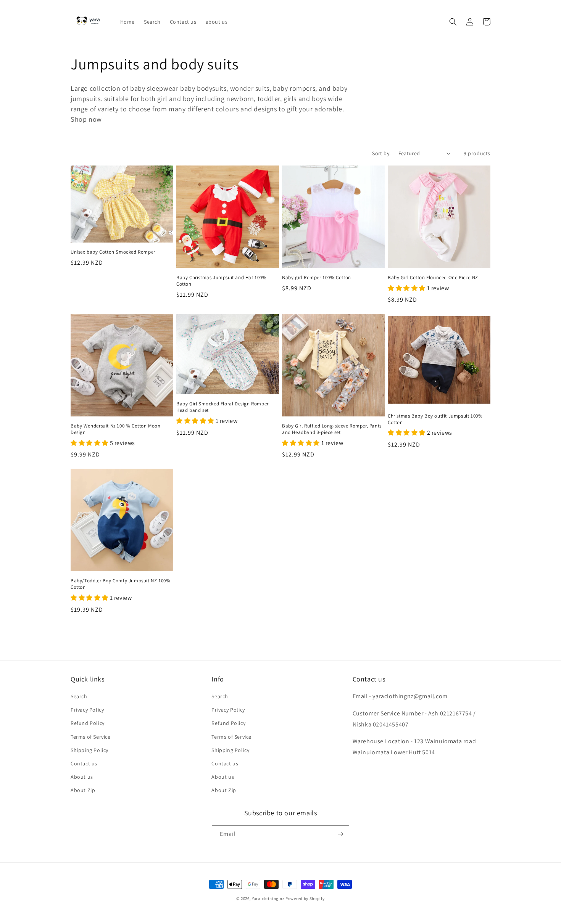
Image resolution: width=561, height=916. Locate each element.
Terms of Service (91, 736)
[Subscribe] (340, 834)
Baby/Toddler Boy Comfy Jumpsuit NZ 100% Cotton (120, 584)
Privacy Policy (87, 709)
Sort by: (381, 153)
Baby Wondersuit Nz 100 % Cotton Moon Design (116, 429)
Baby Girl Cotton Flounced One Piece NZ (433, 278)
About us (82, 776)
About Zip (83, 790)
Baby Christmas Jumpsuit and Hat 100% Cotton (221, 281)
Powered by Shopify (305, 898)
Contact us (84, 763)
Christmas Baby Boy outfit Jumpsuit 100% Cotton (435, 419)
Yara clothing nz (268, 898)
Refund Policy (88, 723)
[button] (453, 21)
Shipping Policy (89, 750)
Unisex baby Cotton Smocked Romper (113, 252)
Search (79, 696)
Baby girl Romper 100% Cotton (316, 278)
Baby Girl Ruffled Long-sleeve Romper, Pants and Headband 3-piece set (332, 429)
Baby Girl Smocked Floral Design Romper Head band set (222, 407)
